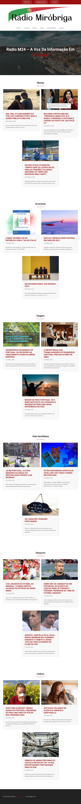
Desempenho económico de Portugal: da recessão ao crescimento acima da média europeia (20, 353)
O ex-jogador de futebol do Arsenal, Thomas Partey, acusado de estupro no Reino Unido (20, 587)
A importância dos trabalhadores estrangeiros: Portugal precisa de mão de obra (59, 353)
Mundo (19, 28)
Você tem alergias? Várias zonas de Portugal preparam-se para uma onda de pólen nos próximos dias (21, 711)
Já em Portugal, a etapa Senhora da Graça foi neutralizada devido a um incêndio (19, 474)
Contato (54, 2)
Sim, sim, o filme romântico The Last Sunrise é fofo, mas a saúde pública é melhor (21, 116)
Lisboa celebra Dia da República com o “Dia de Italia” (21, 239)
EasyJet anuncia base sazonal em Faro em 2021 (59, 239)
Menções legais (41, 2)
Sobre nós (27, 2)
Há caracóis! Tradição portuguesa (36, 520)
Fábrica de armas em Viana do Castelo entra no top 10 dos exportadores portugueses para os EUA (40, 763)
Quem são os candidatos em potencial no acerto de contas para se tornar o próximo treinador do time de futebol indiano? (59, 588)
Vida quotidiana (51, 28)
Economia (26, 28)
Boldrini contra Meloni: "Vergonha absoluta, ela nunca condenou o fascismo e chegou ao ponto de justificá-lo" (59, 118)
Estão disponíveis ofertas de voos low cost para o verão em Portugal (58, 473)
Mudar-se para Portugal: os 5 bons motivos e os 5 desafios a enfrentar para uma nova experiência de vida (40, 403)
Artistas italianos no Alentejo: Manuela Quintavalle (55, 710)
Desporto (61, 28)
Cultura (42, 28)
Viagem (34, 28)
